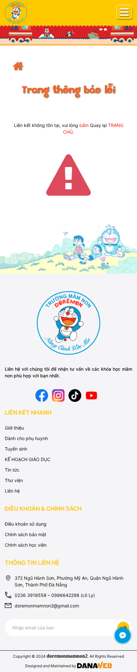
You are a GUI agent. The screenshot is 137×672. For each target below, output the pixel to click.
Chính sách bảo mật (25, 534)
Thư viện (14, 480)
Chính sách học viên (26, 545)
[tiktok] (74, 394)
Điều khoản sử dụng (26, 524)
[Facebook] (41, 394)
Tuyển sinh (16, 449)
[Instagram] (58, 394)
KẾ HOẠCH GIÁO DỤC (27, 459)
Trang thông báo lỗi (68, 91)
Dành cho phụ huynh (26, 438)
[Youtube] (91, 394)
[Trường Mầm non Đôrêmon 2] (68, 322)
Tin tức (12, 469)
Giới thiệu (14, 427)
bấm (84, 125)
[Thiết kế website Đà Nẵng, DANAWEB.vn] (94, 665)
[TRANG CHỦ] (68, 70)
